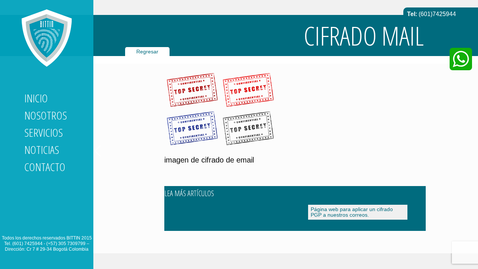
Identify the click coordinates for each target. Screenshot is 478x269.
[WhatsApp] (461, 59)
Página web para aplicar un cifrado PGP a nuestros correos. (352, 212)
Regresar (147, 52)
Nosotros (45, 115)
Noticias (41, 149)
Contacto (44, 166)
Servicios (43, 132)
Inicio (36, 98)
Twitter (44, 224)
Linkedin (30, 224)
